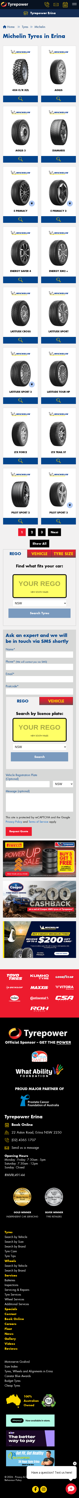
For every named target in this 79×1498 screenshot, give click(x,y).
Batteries (10, 1280)
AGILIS (58, 90)
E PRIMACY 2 (59, 211)
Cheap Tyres (12, 1386)
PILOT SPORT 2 (20, 512)
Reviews (11, 1349)
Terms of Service (38, 822)
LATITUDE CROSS (20, 331)
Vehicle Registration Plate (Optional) (21, 777)
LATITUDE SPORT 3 (20, 391)
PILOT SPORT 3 (58, 512)
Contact (10, 1314)
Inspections (11, 1285)
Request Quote (18, 831)
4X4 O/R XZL (20, 90)
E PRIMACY (20, 211)
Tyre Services (13, 1295)
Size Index (11, 1366)
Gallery (10, 1339)
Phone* (26, 662)
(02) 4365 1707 (24, 1140)
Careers (10, 1324)
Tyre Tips (10, 1256)
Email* (10, 674)
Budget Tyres (12, 1381)
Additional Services (17, 1304)
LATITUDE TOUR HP (58, 391)
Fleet (8, 1329)
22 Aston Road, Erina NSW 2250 (37, 1132)
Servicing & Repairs (17, 1290)
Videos (10, 1344)
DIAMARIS (58, 150)
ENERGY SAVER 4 (20, 271)
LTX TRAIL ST (58, 452)
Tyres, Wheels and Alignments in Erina (29, 1371)
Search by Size (14, 1242)
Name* (10, 649)
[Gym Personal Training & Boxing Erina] (30, 1458)
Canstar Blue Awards (18, 1376)
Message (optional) (18, 791)
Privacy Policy (14, 822)
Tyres (8, 1232)
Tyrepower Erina (42, 13)
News (9, 1334)
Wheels (10, 1261)
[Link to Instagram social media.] (43, 1489)
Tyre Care (11, 1251)
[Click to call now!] (47, 4)
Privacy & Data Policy (26, 1477)
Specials (11, 1309)
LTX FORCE (20, 452)
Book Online (14, 1319)
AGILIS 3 (20, 150)
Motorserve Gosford (17, 1362)
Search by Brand (15, 1246)
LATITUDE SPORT (59, 331)
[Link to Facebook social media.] (35, 1489)
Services (11, 1275)
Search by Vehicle (16, 1237)
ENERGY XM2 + (58, 271)
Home (10, 27)
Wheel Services (14, 1299)
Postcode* (12, 686)
